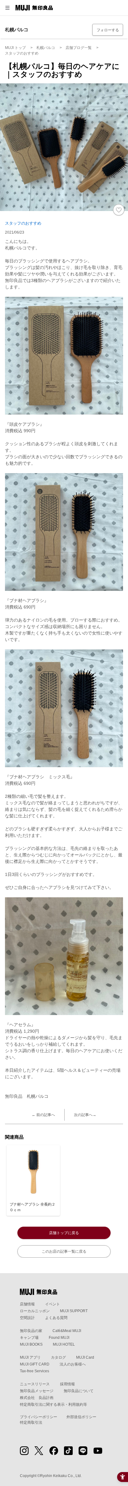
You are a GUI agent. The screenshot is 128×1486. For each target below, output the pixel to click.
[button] (7, 7)
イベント (52, 1304)
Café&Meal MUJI (67, 1331)
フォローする (108, 30)
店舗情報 (27, 1304)
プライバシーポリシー (38, 1417)
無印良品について (79, 1391)
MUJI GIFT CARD (34, 1364)
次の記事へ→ (85, 1115)
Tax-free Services (34, 1371)
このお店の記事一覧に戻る (64, 1251)
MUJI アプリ (30, 1357)
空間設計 (27, 1318)
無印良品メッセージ (36, 1391)
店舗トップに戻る (64, 1233)
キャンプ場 (29, 1337)
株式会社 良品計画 (36, 1398)
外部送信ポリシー (81, 1417)
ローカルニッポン (35, 1311)
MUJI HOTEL (64, 1344)
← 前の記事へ (43, 1115)
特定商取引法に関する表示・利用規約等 (53, 1404)
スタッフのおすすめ (23, 223)
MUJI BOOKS (31, 1344)
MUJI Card (85, 1357)
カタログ (58, 1357)
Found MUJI (59, 1337)
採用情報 (67, 1384)
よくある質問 (56, 1318)
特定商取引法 (31, 1422)
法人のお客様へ (73, 1364)
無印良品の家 (31, 1331)
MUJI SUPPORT (74, 1311)
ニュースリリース (35, 1384)
